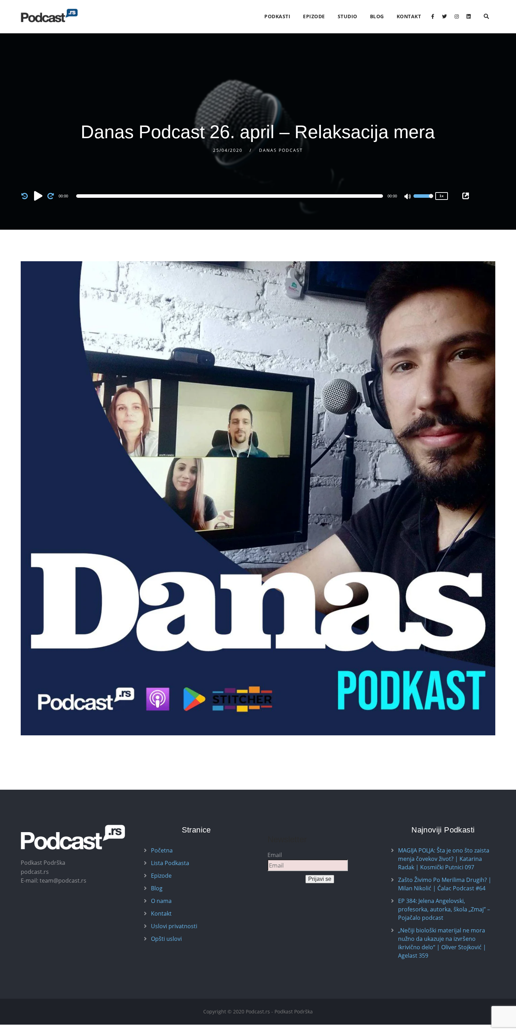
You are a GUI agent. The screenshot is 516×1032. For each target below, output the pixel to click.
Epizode (314, 16)
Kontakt (409, 16)
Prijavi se (319, 879)
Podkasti (277, 16)
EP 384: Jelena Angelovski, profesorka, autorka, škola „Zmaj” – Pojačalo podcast (444, 909)
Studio (347, 16)
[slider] (423, 200)
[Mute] (407, 197)
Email (274, 855)
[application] (230, 196)
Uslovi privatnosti (174, 926)
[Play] (38, 196)
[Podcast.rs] (49, 15)
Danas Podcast (281, 150)
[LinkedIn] (469, 16)
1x (441, 196)
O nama (161, 901)
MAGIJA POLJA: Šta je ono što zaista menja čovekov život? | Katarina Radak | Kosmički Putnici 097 (443, 858)
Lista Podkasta (170, 863)
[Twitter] (444, 16)
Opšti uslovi (166, 939)
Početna (162, 850)
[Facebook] (432, 16)
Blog (377, 16)
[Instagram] (457, 16)
